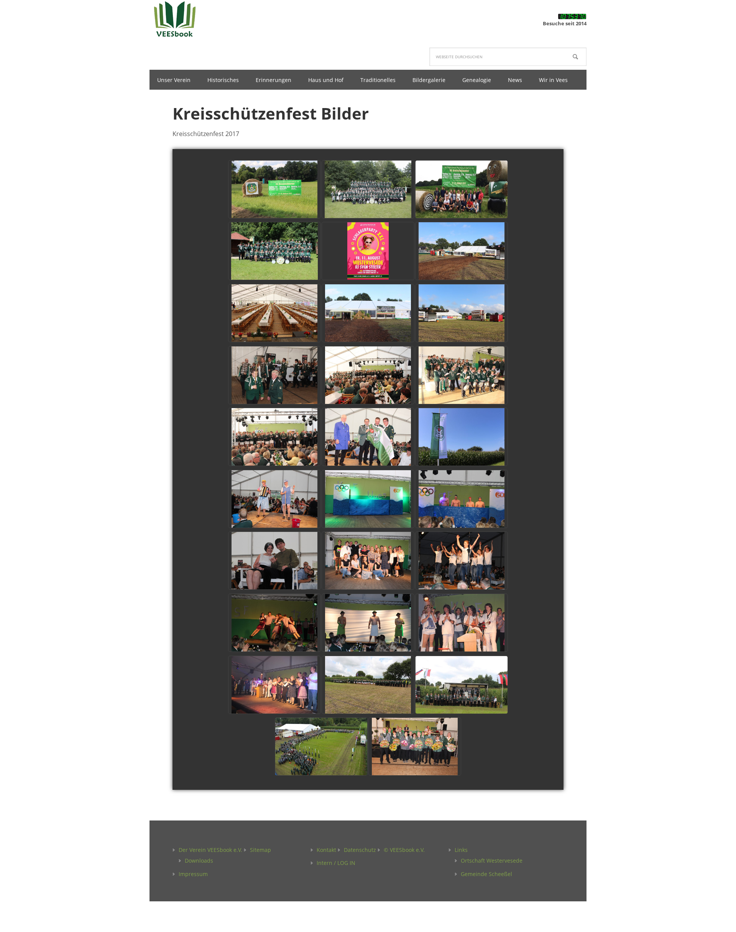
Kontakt (326, 849)
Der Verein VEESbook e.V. (210, 849)
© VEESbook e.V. (404, 849)
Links (461, 849)
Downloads (199, 860)
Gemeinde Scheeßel (486, 874)
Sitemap (260, 849)
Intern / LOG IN (336, 862)
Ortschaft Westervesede (491, 860)
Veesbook (199, 19)
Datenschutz (360, 849)
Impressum (193, 874)
